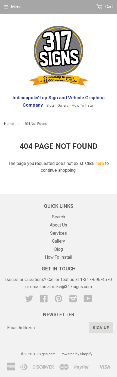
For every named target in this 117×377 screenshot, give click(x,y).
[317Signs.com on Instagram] (73, 300)
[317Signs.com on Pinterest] (58, 300)
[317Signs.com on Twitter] (29, 300)
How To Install (83, 105)
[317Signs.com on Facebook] (44, 300)
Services (58, 233)
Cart (108, 6)
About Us (58, 225)
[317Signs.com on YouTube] (88, 300)
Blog (50, 105)
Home (9, 124)
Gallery (62, 105)
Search (58, 216)
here (100, 163)
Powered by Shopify (76, 354)
